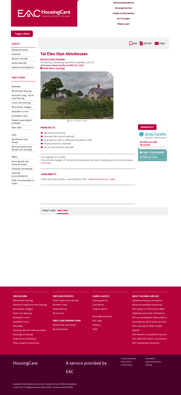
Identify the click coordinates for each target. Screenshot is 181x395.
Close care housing (21, 102)
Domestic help (60, 304)
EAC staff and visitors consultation (149, 338)
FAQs (94, 329)
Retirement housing (22, 91)
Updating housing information (147, 300)
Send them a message (53, 68)
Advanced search (20, 50)
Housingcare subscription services (149, 321)
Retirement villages (21, 107)
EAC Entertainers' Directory (146, 343)
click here (46, 163)
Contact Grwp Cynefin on (63, 65)
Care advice (98, 304)
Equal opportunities (153, 362)
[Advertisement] (146, 88)
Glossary (96, 325)
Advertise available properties (147, 304)
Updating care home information (148, 313)
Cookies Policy (126, 365)
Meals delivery (60, 309)
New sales (17, 127)
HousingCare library (102, 316)
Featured (16, 54)
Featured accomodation (24, 338)
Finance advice (99, 309)
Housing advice (100, 300)
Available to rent (20, 111)
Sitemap (148, 365)
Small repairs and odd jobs (66, 300)
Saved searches (19, 63)
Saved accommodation (23, 67)
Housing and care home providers (29, 330)
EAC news (97, 320)
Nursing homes (60, 329)
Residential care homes (64, 325)
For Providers (123, 18)
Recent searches (20, 58)
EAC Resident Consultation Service (149, 334)
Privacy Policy (126, 362)
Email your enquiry (153, 152)
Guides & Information (123, 13)
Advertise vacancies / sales (102, 179)
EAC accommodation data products (149, 317)
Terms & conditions (128, 359)
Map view (63, 210)
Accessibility (150, 359)
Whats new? (123, 24)
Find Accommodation (123, 2)
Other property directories (26, 343)
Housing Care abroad (22, 168)
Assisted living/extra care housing (30, 304)
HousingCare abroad (23, 334)
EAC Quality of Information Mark (148, 309)
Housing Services (123, 8)
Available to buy (20, 116)
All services (58, 313)
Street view (49, 210)
